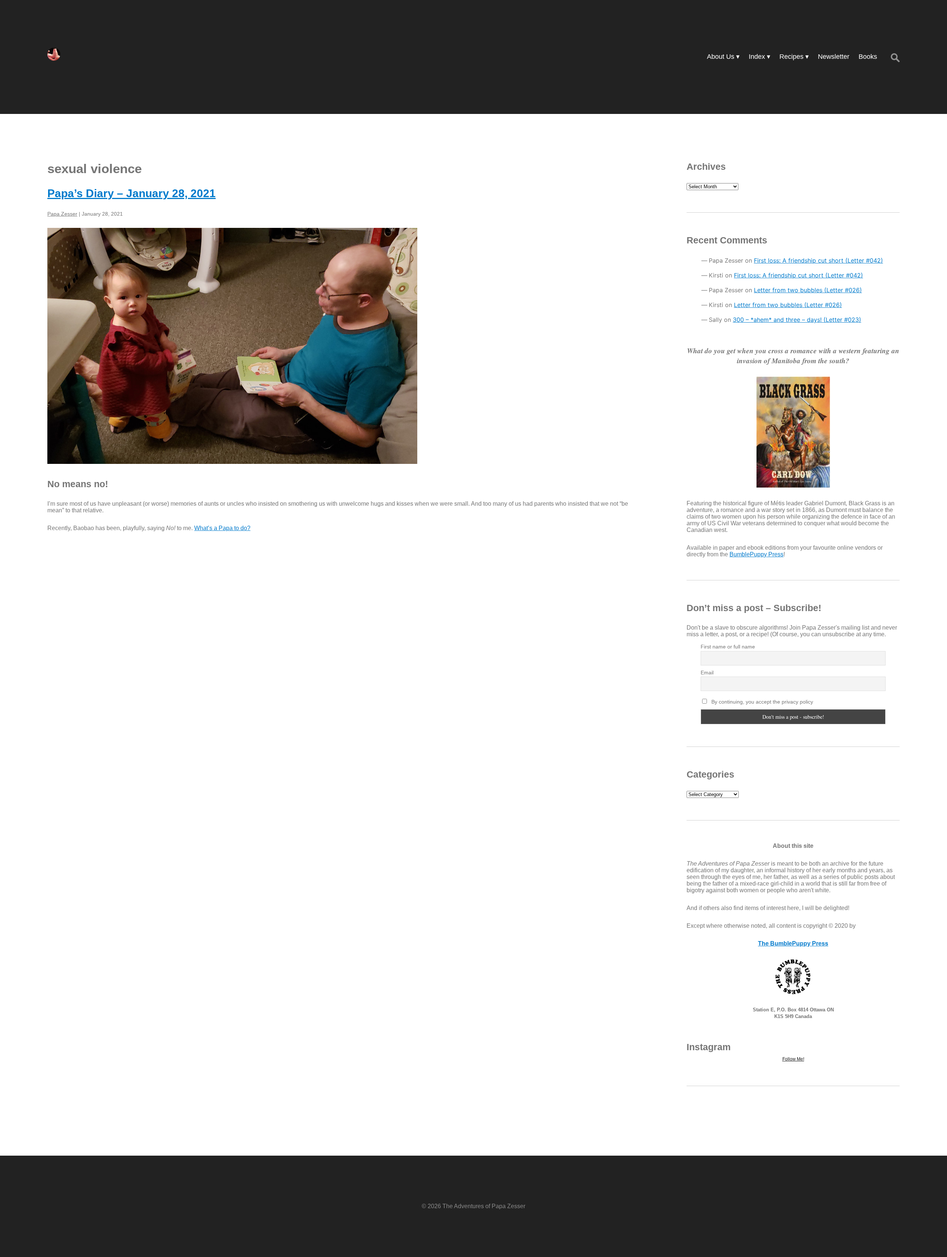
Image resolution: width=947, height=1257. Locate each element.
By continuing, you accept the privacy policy (761, 702)
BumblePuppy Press (756, 554)
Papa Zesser (62, 214)
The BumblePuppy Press (793, 943)
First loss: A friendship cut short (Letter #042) (818, 260)
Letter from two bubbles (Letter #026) (808, 290)
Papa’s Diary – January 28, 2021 (131, 193)
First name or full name (728, 647)
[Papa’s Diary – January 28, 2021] (345, 346)
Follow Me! (793, 1059)
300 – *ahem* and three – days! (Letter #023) (797, 319)
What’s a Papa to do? (222, 528)
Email (707, 672)
